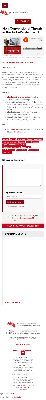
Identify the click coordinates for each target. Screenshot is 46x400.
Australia (35, 142)
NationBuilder (17, 397)
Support (16, 350)
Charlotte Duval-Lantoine (18, 97)
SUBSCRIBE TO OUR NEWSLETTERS (23, 226)
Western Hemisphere (10, 142)
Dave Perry (12, 129)
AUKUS (23, 144)
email (11, 393)
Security (13, 139)
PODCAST (17, 62)
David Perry (26, 147)
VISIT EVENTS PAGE (13, 302)
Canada (22, 142)
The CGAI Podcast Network (10, 57)
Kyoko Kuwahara (9, 150)
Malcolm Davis (33, 150)
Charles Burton (21, 150)
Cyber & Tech (21, 139)
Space (30, 139)
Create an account (16, 207)
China (28, 142)
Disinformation (14, 144)
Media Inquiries (27, 350)
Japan (5, 144)
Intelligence (38, 139)
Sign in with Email (23, 344)
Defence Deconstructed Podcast (26, 218)
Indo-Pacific (7, 152)
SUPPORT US (23, 21)
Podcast (5, 139)
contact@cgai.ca (25, 387)
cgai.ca (25, 389)
